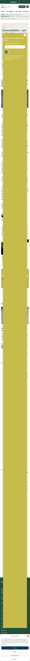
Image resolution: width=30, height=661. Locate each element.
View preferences (15, 655)
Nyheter (3, 11)
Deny (15, 651)
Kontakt (3, 625)
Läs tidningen (4, 632)
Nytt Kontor (26, 11)
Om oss (2, 628)
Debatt (2, 619)
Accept (15, 648)
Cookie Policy (14, 658)
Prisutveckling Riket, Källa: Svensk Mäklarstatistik (9, 18)
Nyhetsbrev (22, 6)
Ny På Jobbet (18, 11)
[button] (28, 636)
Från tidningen (10, 11)
